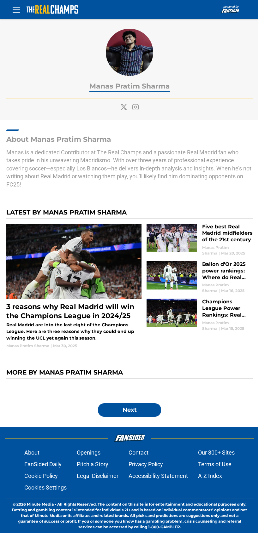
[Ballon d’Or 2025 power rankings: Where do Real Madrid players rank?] (200, 277)
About (31, 452)
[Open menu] (16, 9)
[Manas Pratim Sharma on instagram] (135, 107)
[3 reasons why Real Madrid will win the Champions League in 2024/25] (74, 286)
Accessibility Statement (158, 476)
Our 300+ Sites (216, 452)
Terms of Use (215, 464)
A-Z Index (210, 476)
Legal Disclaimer (97, 476)
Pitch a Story (92, 464)
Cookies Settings (45, 487)
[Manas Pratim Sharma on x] (123, 107)
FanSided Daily (43, 464)
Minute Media (40, 504)
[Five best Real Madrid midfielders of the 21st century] (200, 240)
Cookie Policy (41, 476)
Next (130, 409)
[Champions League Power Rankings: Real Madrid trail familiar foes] (200, 315)
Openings (88, 452)
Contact (138, 452)
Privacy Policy (146, 464)
